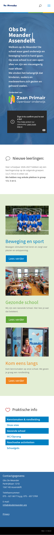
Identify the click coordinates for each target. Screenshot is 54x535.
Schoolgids (13, 448)
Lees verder (16, 259)
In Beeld (48, 531)
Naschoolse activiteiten (20, 442)
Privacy (6, 514)
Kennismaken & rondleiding (23, 419)
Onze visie (13, 425)
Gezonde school (16, 431)
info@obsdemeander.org (15, 505)
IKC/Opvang (14, 436)
